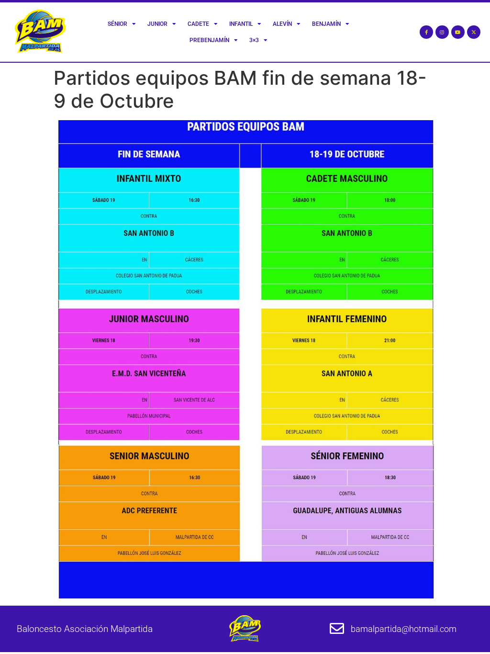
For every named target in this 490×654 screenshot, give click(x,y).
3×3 (254, 40)
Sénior (117, 24)
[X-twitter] (473, 32)
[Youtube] (458, 32)
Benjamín (326, 24)
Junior (157, 24)
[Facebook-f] (426, 32)
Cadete (198, 24)
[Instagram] (442, 32)
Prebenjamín (209, 40)
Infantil (241, 24)
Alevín (282, 24)
